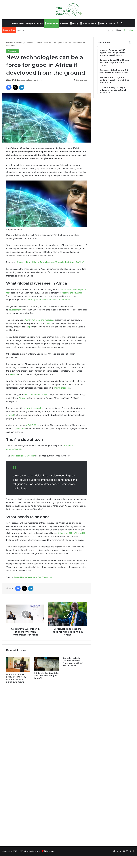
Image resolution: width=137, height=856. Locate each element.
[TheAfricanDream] (68, 10)
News (21, 23)
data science (20, 428)
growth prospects (62, 388)
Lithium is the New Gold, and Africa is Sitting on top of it (46, 675)
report (11, 415)
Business (64, 23)
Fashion (103, 23)
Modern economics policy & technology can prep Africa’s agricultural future (16, 678)
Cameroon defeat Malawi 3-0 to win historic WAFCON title (41, 30)
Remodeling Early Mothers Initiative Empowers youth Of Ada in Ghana (72, 662)
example (14, 374)
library (29, 320)
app (30, 326)
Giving (75, 23)
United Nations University (22, 455)
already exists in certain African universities (49, 299)
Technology (52, 23)
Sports (40, 23)
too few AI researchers (34, 408)
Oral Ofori (12, 80)
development (15, 309)
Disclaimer (49, 851)
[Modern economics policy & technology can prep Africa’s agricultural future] (18, 664)
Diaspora (30, 23)
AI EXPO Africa (32, 425)
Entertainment (89, 23)
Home (15, 23)
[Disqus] (46, 728)
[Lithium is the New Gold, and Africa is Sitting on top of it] (46, 664)
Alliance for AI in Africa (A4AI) (71, 533)
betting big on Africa (72, 292)
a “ (24, 320)
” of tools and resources (43, 320)
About (112, 23)
